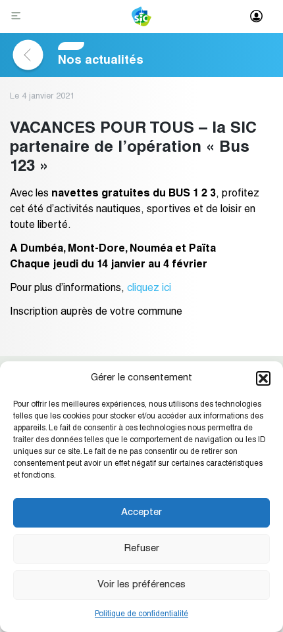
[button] (263, 378)
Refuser (141, 549)
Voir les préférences (141, 585)
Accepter (141, 513)
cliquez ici (149, 289)
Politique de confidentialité (141, 614)
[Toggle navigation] (17, 16)
